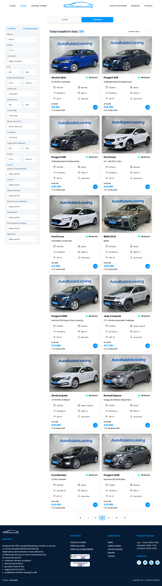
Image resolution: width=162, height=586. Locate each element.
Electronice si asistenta (17, 201)
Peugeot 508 (111, 77)
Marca (10, 34)
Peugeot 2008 (111, 475)
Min (10, 72)
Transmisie (11, 110)
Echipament (12, 212)
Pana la (29, 83)
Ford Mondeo (58, 475)
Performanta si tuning (16, 223)
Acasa (12, 5)
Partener (5, 580)
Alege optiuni (14, 174)
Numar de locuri (14, 121)
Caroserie (11, 56)
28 (117, 518)
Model (9, 45)
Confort (10, 179)
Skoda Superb (59, 395)
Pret (9, 67)
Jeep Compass (112, 316)
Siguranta (11, 234)
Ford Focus (57, 236)
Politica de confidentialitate (81, 549)
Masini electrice (14, 190)
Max (27, 72)
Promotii (97, 19)
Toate (65, 19)
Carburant (11, 88)
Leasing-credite (39, 5)
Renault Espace (112, 395)
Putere (10, 154)
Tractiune (11, 132)
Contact (148, 5)
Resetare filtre (31, 28)
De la (11, 83)
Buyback (135, 5)
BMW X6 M (110, 236)
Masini (23, 5)
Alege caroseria (15, 61)
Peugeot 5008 (59, 316)
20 (102, 518)
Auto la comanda (118, 5)
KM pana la (12, 99)
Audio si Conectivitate (16, 169)
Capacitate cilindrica (16, 143)
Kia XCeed (110, 157)
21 (109, 518)
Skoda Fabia (58, 77)
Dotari (10, 165)
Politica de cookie (77, 545)
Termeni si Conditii (78, 542)
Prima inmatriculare (15, 78)
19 (95, 518)
